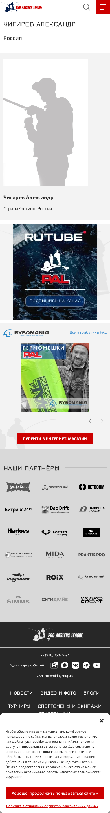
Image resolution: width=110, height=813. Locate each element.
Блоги (91, 692)
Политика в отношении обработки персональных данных (52, 805)
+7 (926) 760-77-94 (55, 655)
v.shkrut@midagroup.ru (55, 675)
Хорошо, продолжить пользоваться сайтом (55, 793)
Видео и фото (58, 692)
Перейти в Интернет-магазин (55, 438)
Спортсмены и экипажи (70, 705)
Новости (21, 692)
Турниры (19, 705)
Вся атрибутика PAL (88, 332)
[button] (101, 720)
